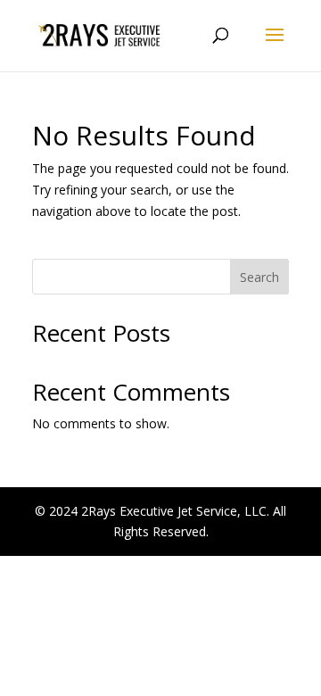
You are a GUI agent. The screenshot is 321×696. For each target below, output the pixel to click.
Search (259, 277)
